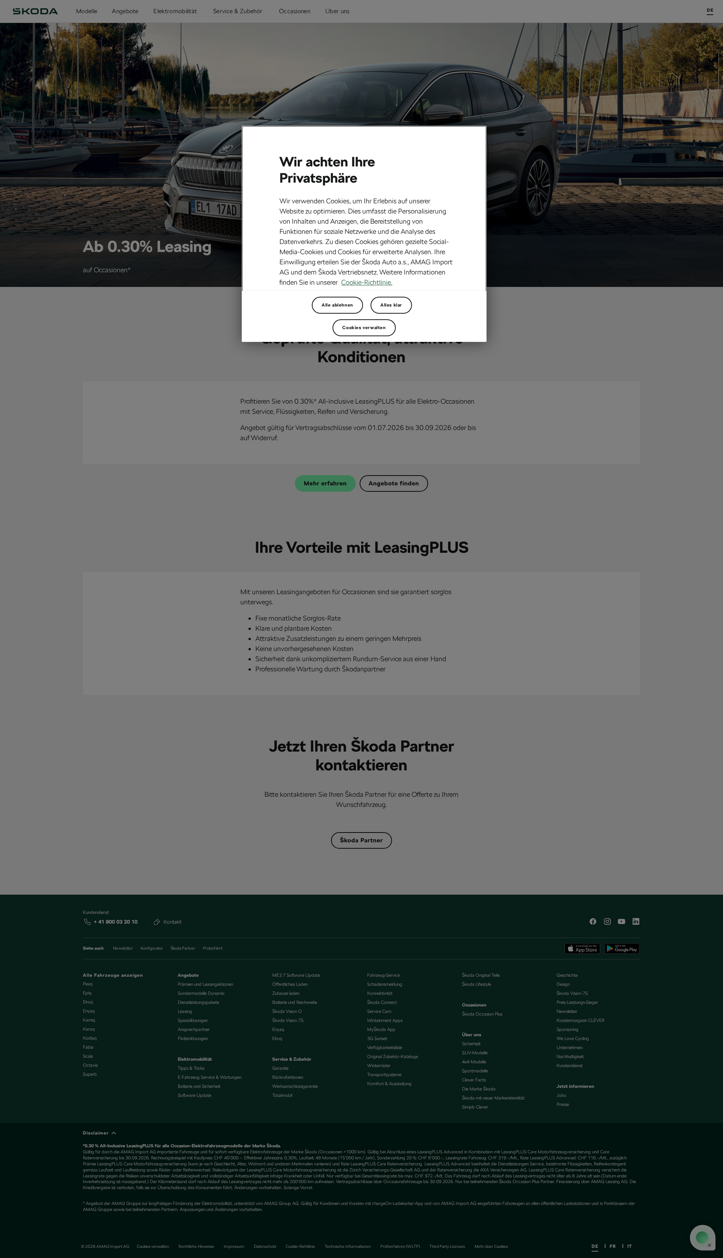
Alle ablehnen (337, 305)
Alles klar (391, 305)
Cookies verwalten (364, 327)
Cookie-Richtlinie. (366, 282)
